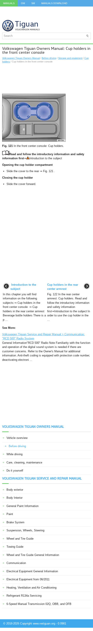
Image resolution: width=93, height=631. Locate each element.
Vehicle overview (16, 438)
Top (18, 16)
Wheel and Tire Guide (20, 538)
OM (23, 3)
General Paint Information (22, 506)
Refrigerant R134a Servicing (24, 595)
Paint (9, 514)
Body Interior (14, 497)
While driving (14, 454)
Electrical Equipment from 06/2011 (28, 579)
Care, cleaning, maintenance (24, 462)
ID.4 (69, 9)
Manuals (8, 3)
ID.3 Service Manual (16, 9)
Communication (16, 563)
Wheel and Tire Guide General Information (32, 555)
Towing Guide (14, 546)
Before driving (49, 58)
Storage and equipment (70, 58)
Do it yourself (14, 470)
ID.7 (80, 9)
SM (33, 3)
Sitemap (32, 16)
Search (49, 16)
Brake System (15, 522)
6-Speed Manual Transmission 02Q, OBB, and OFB (38, 604)
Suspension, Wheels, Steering (25, 530)
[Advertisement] (46, 78)
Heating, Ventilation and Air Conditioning (31, 587)
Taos (6, 16)
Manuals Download (54, 3)
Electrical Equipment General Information (32, 571)
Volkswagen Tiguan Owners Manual (21, 58)
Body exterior (14, 489)
